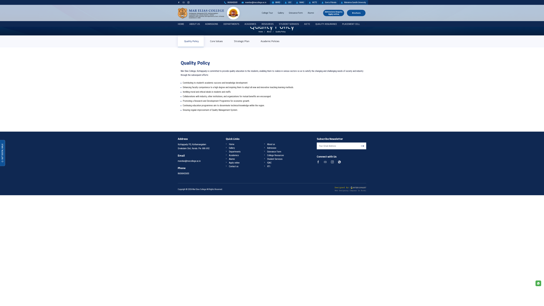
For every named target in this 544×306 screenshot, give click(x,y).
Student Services (289, 24)
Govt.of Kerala (330, 2)
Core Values (216, 41)
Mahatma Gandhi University (355, 2)
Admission (271, 148)
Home (181, 24)
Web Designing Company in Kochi (350, 191)
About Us (194, 24)
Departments (231, 24)
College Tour (267, 12)
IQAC (269, 162)
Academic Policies (270, 41)
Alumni (311, 12)
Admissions (211, 24)
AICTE (314, 2)
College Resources (275, 155)
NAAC (301, 2)
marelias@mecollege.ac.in (255, 2)
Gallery (281, 12)
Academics (250, 24)
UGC (290, 2)
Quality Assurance (326, 24)
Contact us (233, 166)
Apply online (234, 162)
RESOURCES (268, 24)
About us (271, 144)
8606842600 (232, 2)
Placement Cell (351, 24)
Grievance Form (296, 12)
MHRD (277, 2)
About (269, 32)
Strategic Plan (241, 41)
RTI (268, 166)
